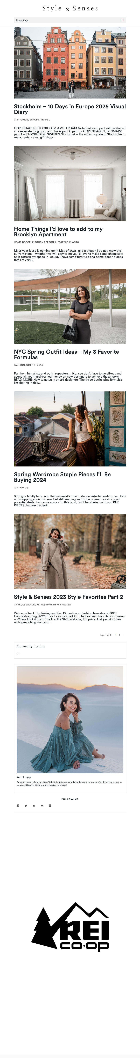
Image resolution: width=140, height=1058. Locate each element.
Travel (45, 119)
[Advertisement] (70, 841)
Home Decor (22, 242)
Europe (34, 119)
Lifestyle (61, 242)
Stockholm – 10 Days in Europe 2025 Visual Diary (70, 109)
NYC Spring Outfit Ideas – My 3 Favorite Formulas (66, 354)
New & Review (62, 604)
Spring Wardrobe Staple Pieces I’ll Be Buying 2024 (62, 477)
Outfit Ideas (34, 365)
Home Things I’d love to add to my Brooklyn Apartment (58, 231)
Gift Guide (21, 487)
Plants (74, 242)
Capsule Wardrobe (27, 604)
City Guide (21, 119)
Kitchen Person (43, 242)
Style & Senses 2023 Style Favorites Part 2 (68, 596)
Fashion (19, 365)
